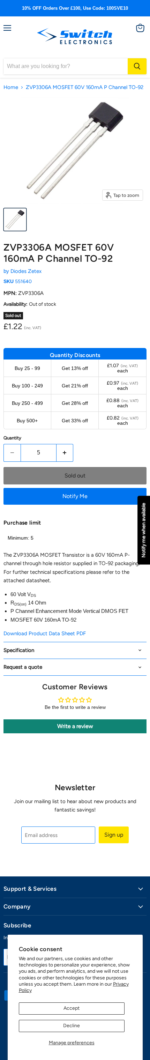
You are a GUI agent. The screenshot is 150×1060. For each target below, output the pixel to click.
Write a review (75, 726)
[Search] (137, 66)
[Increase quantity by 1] (65, 452)
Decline (71, 1026)
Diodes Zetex (26, 271)
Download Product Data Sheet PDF (44, 633)
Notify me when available (144, 530)
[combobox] (65, 66)
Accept (71, 1008)
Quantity (12, 437)
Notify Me (75, 496)
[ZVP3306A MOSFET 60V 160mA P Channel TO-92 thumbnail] (15, 219)
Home (10, 87)
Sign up (113, 834)
